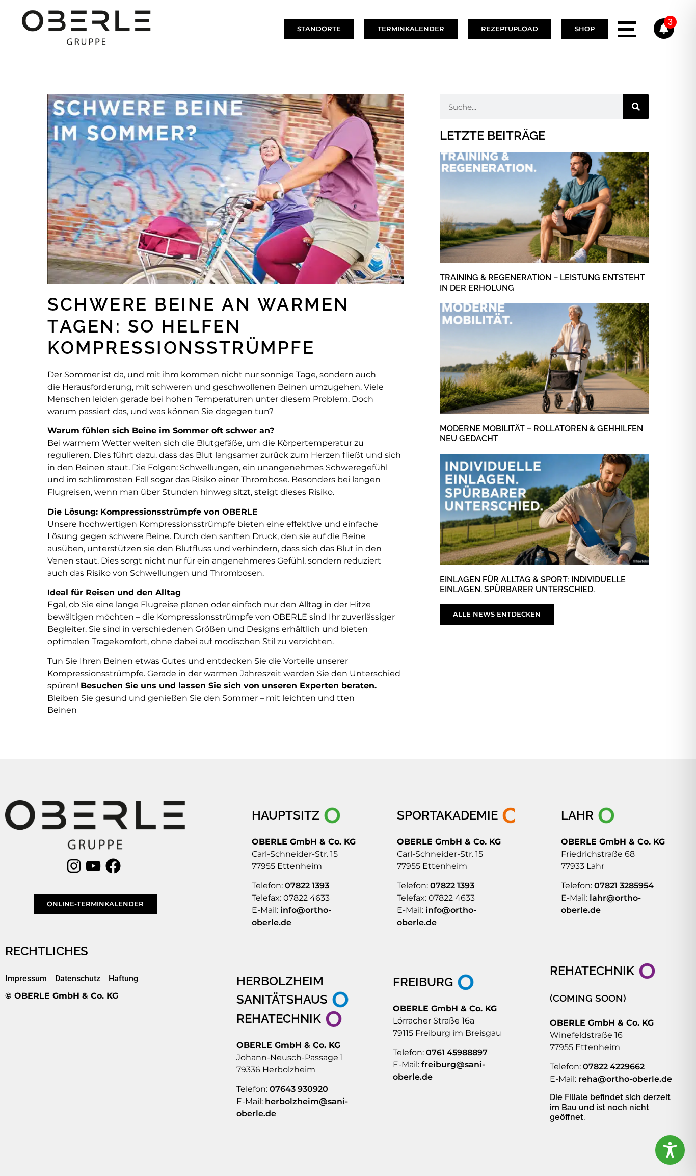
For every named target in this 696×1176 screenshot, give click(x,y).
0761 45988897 (457, 1052)
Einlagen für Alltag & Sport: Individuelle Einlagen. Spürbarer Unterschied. (533, 584)
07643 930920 (299, 1089)
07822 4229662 (614, 1066)
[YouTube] (95, 866)
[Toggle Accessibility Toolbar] (670, 1150)
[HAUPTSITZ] (297, 815)
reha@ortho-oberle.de (625, 1079)
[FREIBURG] (434, 982)
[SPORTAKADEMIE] (456, 815)
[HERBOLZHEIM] (299, 981)
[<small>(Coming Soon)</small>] (613, 997)
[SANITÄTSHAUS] (293, 999)
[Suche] (636, 106)
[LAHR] (589, 815)
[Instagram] (76, 866)
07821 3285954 (624, 885)
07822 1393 (307, 885)
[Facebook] (115, 866)
